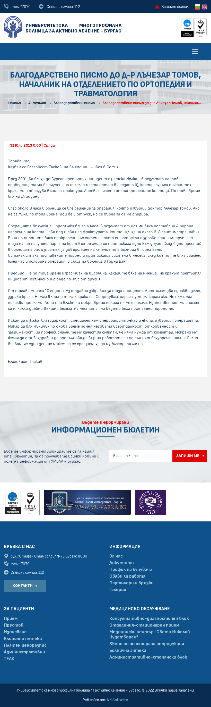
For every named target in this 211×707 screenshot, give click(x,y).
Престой (13, 625)
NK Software (117, 700)
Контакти (23, 586)
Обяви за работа (127, 576)
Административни (24, 652)
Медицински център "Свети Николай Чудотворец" (149, 634)
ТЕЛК (9, 658)
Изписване (15, 632)
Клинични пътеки (23, 638)
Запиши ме (187, 456)
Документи (121, 563)
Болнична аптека (127, 650)
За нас (116, 556)
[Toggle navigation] (195, 51)
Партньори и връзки (131, 583)
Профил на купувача (130, 569)
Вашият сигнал (175, 7)
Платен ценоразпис (25, 645)
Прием (10, 618)
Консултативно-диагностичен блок (149, 618)
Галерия (117, 589)
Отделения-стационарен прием (144, 625)
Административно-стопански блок (148, 657)
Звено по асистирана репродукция (146, 644)
